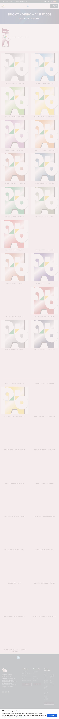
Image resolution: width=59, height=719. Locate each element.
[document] (29, 359)
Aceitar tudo (52, 715)
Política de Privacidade (20, 716)
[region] (29, 714)
